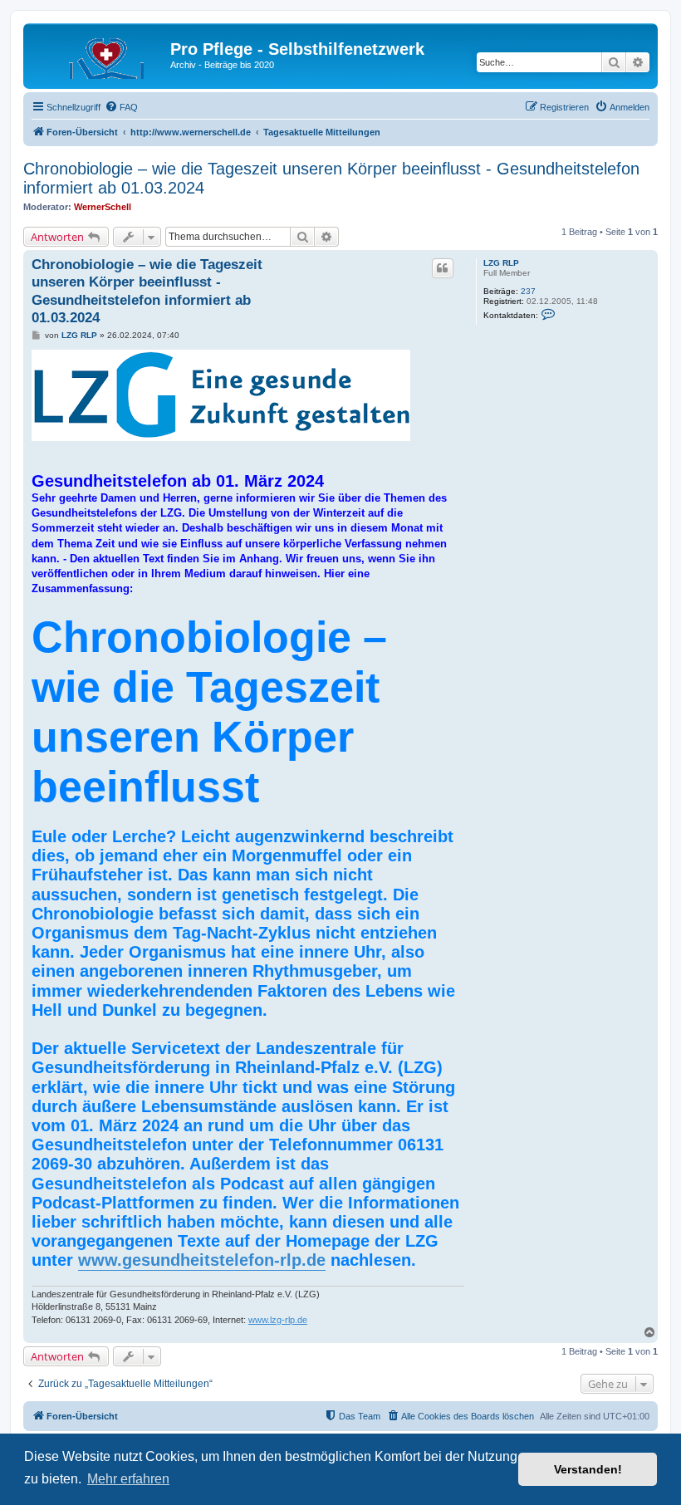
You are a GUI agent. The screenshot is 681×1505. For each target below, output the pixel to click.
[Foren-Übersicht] (98, 54)
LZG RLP (501, 262)
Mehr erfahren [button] (128, 1479)
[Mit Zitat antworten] (442, 268)
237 (528, 291)
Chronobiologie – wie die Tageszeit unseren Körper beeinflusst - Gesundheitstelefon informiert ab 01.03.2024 (331, 178)
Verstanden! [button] (588, 1469)
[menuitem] (121, 107)
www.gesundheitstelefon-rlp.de (202, 1260)
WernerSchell (102, 207)
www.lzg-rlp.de (277, 1320)
